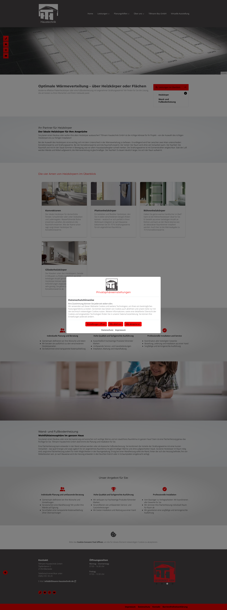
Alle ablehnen (116, 324)
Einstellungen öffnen (96, 324)
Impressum (120, 330)
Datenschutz (107, 330)
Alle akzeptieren (133, 324)
